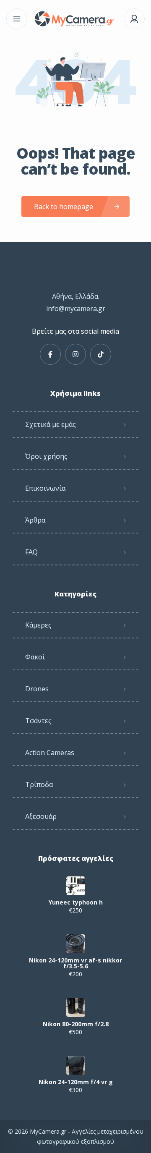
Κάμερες (38, 625)
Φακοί (35, 656)
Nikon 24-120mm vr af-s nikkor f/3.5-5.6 (75, 963)
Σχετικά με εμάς (50, 424)
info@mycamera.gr (75, 308)
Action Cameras (49, 752)
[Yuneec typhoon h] (75, 885)
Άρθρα (35, 520)
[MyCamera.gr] (75, 19)
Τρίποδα (39, 784)
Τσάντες (38, 720)
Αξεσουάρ (41, 816)
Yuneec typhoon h (76, 902)
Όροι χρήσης (46, 456)
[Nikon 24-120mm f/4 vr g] (75, 1065)
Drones (37, 688)
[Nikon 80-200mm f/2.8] (75, 1007)
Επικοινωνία (45, 488)
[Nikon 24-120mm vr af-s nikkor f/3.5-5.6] (75, 943)
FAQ (31, 552)
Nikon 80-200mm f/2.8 (76, 1024)
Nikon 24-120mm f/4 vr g (76, 1082)
